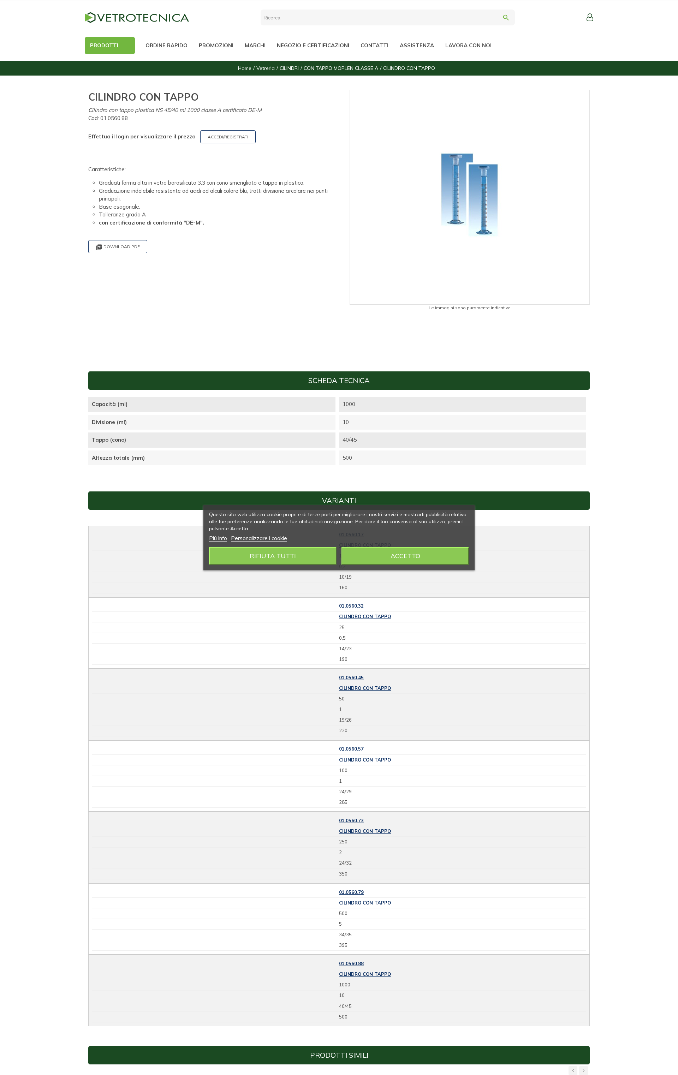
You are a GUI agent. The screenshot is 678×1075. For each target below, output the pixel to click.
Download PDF (118, 247)
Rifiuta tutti (273, 555)
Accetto (405, 555)
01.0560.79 (351, 892)
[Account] (590, 17)
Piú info (218, 537)
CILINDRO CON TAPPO (365, 616)
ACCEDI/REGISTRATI (228, 136)
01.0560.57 (351, 749)
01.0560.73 (351, 820)
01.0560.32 (351, 606)
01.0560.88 (351, 963)
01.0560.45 (351, 677)
